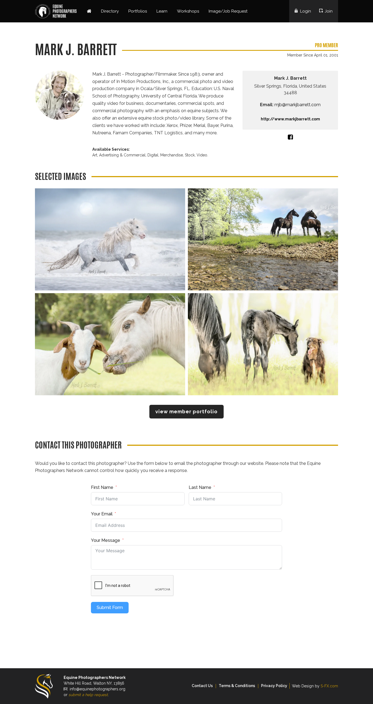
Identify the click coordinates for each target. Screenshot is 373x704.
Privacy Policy (274, 686)
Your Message (105, 540)
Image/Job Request (228, 11)
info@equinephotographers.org (97, 689)
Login (305, 11)
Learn (161, 11)
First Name (102, 487)
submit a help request (88, 695)
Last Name (200, 487)
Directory (110, 11)
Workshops (188, 11)
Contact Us (202, 686)
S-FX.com (329, 686)
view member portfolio (186, 411)
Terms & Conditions (237, 686)
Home (89, 11)
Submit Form (110, 607)
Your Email (102, 513)
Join (329, 11)
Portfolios (137, 11)
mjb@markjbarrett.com (297, 104)
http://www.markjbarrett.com (290, 119)
